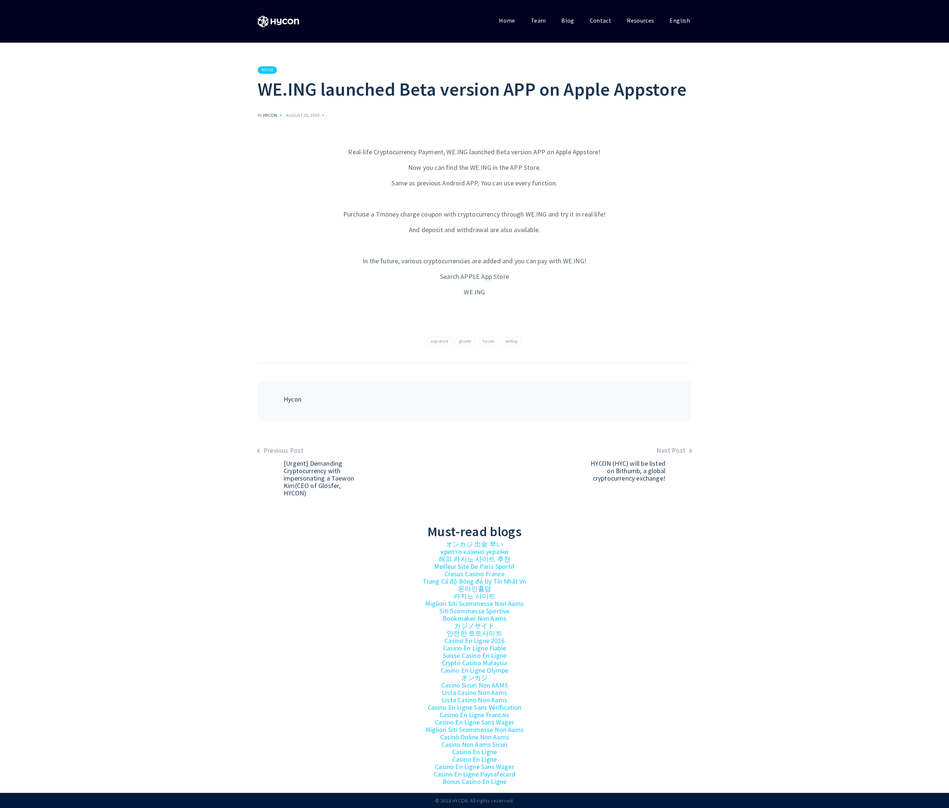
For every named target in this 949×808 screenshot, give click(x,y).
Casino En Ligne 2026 (474, 640)
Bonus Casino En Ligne (475, 781)
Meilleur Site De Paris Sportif (474, 566)
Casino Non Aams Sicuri (475, 744)
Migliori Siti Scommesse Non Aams (474, 603)
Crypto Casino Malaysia (474, 663)
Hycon (270, 115)
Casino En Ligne (474, 752)
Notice (267, 69)
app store (439, 341)
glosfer (465, 341)
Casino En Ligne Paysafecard (474, 774)
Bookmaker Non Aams (474, 618)
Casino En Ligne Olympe (475, 670)
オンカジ (474, 677)
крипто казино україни (475, 551)
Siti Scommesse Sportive (474, 611)
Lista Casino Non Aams (474, 692)
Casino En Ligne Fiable (474, 648)
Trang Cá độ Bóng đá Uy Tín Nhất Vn (474, 581)
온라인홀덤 (475, 588)
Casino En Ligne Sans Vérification (475, 707)
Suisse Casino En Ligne (475, 655)
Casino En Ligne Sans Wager (474, 722)
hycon (489, 341)
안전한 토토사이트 (474, 633)
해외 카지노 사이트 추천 (474, 559)
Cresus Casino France (474, 574)
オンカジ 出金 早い (474, 544)
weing (512, 341)
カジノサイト (474, 625)
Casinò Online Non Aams (474, 737)
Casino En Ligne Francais (474, 714)
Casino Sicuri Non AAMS (474, 685)
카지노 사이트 (474, 596)
